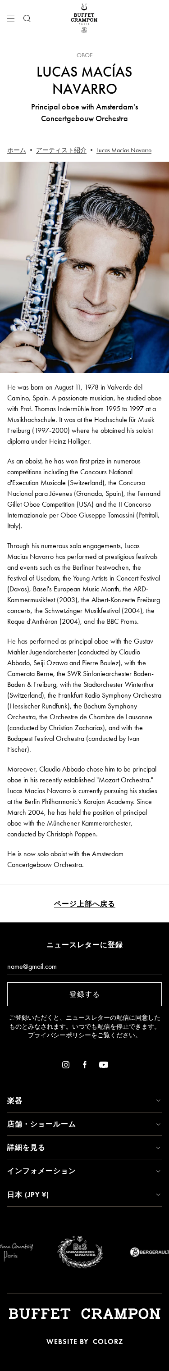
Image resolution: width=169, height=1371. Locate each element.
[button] (84, 1100)
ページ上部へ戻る (84, 903)
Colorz (108, 1341)
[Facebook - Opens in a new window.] (84, 1066)
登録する (84, 994)
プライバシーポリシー (59, 1035)
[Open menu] (10, 18)
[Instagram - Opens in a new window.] (66, 1066)
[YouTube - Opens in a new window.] (103, 1066)
